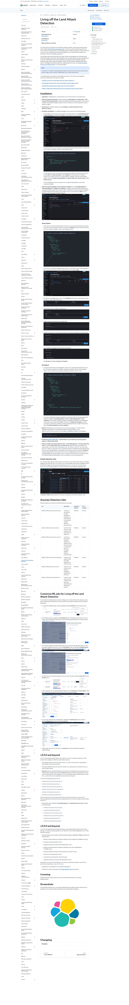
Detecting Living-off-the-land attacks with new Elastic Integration (58, 80)
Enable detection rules (48, 459)
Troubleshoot (99, 10)
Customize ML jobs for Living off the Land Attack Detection (62, 595)
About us (91, 1)
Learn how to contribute (97, 18)
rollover (73, 428)
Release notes (91, 10)
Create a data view (53, 439)
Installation (46, 93)
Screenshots (46, 884)
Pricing (61, 5)
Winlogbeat (45, 365)
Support (101, 1)
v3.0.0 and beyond (50, 754)
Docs (65, 5)
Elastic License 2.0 (57, 54)
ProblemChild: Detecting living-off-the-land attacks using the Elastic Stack (60, 83)
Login (107, 1)
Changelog (46, 939)
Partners (96, 1)
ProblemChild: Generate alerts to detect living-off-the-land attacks (58, 86)
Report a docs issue (96, 17)
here (68, 866)
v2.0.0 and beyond (50, 825)
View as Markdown (96, 15)
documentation (53, 466)
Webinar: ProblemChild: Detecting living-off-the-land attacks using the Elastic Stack (62, 88)
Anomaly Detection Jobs (53, 499)
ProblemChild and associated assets (55, 49)
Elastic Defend (46, 223)
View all (77, 31)
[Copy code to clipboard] (87, 153)
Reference (106, 10)
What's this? (44, 36)
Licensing (45, 874)
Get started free (99, 24)
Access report (45, 1)
